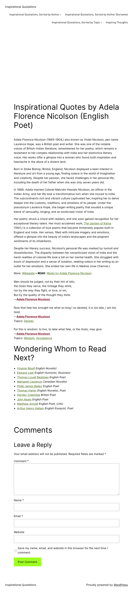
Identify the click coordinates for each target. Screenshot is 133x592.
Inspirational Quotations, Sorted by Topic (76, 22)
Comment (21, 461)
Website (19, 532)
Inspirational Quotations (20, 6)
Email (18, 516)
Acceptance (44, 338)
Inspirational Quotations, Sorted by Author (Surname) (96, 14)
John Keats (24, 399)
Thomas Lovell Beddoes (33, 377)
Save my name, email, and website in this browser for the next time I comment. (63, 550)
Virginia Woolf (26, 368)
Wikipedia (28, 273)
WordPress (121, 584)
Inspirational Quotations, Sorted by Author (34, 14)
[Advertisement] (66, 62)
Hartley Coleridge (28, 395)
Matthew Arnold (27, 403)
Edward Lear (25, 372)
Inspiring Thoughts (117, 22)
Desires (29, 321)
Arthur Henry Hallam (30, 408)
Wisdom (29, 338)
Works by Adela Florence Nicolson (69, 273)
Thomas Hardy (26, 390)
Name (19, 500)
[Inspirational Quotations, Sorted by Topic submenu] (101, 22)
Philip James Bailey (29, 386)
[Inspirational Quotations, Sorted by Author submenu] (60, 14)
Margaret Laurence (29, 381)
